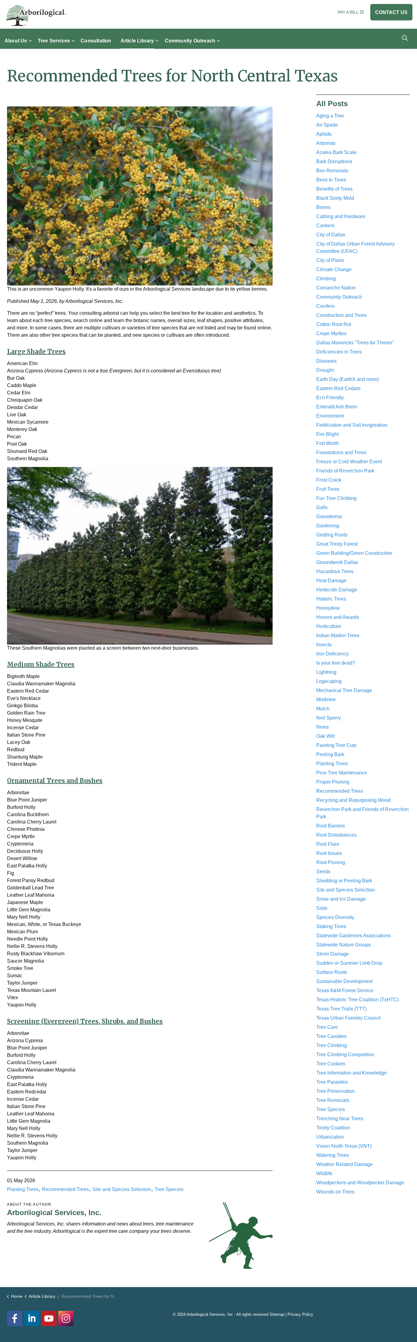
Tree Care (327, 1027)
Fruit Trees (327, 489)
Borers (323, 207)
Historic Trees (331, 598)
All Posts (332, 103)
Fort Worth (327, 443)
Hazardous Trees (335, 571)
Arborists (325, 143)
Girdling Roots (331, 534)
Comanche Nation (336, 287)
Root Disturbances (336, 835)
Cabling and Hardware (340, 216)
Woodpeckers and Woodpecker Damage (360, 1182)
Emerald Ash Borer (336, 406)
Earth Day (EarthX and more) (347, 379)
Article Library (137, 40)
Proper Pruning (332, 781)
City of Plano (330, 260)
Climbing (326, 278)
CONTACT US (391, 12)
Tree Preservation (335, 1091)
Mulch (322, 708)
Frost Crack (328, 480)
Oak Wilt (325, 736)
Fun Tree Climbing (336, 498)
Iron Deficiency (332, 653)
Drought (325, 370)
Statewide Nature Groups (343, 944)
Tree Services (54, 40)
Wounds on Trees (335, 1191)
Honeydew (328, 608)
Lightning (326, 672)
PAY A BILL (348, 12)
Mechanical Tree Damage (344, 690)
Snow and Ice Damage (341, 899)
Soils (321, 908)
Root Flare (327, 844)
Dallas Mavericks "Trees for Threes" (355, 342)
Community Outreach (190, 40)
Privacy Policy (300, 1314)
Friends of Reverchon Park (345, 470)
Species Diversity (335, 917)
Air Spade (327, 124)
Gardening (327, 525)
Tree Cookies (330, 1063)
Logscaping (329, 681)
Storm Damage (332, 953)
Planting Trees (22, 1189)
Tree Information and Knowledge (351, 1072)
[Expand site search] (405, 38)
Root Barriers (330, 825)
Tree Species (169, 1189)
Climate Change (334, 269)
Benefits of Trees (334, 189)
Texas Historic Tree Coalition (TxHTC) (357, 999)
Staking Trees (331, 926)
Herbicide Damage (336, 589)
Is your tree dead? (335, 663)
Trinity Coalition (333, 1127)
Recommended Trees (65, 1189)
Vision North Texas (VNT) (344, 1146)
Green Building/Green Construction (354, 553)
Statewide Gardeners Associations (353, 935)
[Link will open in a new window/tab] (66, 1318)
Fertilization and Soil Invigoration (351, 425)
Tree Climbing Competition (345, 1054)
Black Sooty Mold (335, 198)
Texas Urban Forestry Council (348, 1018)
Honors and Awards (337, 617)
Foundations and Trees (341, 452)
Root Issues (329, 853)
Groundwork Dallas (337, 562)
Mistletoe (326, 699)
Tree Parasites (332, 1082)
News (322, 727)
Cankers (325, 225)
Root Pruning (330, 862)
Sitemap (277, 1314)
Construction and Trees (341, 315)
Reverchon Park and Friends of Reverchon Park (362, 813)
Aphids (324, 134)
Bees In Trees (331, 179)
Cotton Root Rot (333, 324)
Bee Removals (332, 170)
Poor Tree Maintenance (341, 772)
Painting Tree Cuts (336, 745)
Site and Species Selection (121, 1189)
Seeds (323, 871)
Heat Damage (331, 580)
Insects (324, 644)
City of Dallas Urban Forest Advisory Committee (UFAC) (355, 247)
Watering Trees (332, 1155)
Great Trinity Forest (336, 544)
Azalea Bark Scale (336, 152)
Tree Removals (332, 1100)
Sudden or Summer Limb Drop (349, 963)
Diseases (326, 361)
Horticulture (328, 626)
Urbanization (330, 1136)
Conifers (325, 306)
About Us (16, 40)
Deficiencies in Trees (339, 351)
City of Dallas (330, 234)
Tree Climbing (331, 1045)
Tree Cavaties (331, 1036)
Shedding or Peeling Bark (344, 880)
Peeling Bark (330, 754)
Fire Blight (327, 434)
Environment (330, 415)
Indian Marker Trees (337, 635)
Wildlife (324, 1173)
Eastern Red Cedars (338, 388)
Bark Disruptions (334, 161)
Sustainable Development (344, 981)
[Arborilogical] (36, 15)
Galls (322, 507)
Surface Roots (331, 972)
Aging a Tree (330, 115)
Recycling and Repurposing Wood (353, 800)
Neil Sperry (328, 717)
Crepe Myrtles (331, 333)
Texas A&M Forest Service (344, 990)
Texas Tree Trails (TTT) (341, 1008)
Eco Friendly (330, 397)
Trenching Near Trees (339, 1118)
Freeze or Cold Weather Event (349, 461)
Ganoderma (329, 516)
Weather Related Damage (344, 1164)
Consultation (96, 40)
